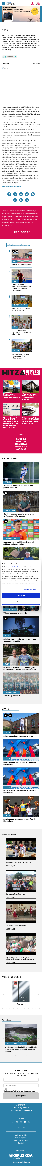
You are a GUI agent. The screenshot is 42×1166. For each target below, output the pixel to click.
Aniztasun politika (21, 1138)
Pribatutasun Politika (11, 1091)
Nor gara (21, 449)
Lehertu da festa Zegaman (21, 265)
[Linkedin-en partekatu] (21, 200)
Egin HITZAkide (21, 231)
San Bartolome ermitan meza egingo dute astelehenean (20, 356)
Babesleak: (21, 1150)
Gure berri (21, 439)
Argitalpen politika (21, 1135)
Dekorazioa (21, 1004)
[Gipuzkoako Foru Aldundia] (21, 1158)
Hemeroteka (21, 447)
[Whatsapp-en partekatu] (15, 200)
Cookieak (21, 1143)
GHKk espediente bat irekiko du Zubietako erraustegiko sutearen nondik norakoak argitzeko (21, 1049)
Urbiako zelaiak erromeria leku (15, 613)
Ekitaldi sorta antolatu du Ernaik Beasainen (21, 309)
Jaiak (14, 261)
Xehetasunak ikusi (29, 589)
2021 (34, 63)
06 (37, 63)
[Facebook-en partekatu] (9, 194)
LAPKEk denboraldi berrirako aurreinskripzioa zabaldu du (21, 332)
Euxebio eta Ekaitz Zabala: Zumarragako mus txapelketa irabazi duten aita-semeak (19, 668)
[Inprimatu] (27, 200)
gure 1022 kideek (14, 567)
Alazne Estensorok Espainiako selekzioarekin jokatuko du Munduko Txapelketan (21, 287)
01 (39, 63)
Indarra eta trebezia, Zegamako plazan (18, 736)
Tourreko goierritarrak (11, 696)
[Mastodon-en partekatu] (21, 194)
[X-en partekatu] (15, 194)
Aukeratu (20, 602)
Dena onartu (21, 595)
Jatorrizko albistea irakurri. (11, 186)
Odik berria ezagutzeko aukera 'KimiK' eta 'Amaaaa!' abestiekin (19, 640)
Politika (24, 305)
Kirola (15, 281)
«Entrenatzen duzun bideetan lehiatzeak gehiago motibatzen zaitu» (18, 543)
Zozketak (21, 441)
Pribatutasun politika (21, 1140)
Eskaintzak (21, 444)
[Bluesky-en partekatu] (27, 194)
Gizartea (16, 305)
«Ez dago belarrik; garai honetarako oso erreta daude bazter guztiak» (18, 515)
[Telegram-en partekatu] (33, 194)
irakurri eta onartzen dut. (19, 1091)
